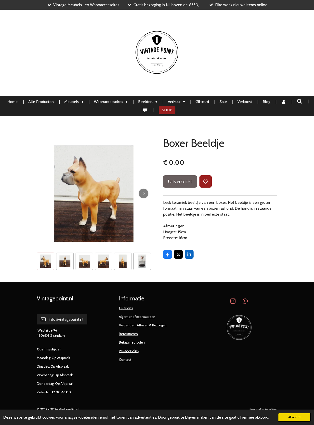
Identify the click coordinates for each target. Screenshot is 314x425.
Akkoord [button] (294, 417)
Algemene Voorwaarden (137, 316)
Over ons (126, 308)
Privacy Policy (129, 351)
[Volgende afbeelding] (143, 193)
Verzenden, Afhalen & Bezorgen (143, 325)
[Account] (283, 102)
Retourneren (128, 334)
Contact (125, 359)
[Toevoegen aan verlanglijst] (205, 181)
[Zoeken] (299, 101)
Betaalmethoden (132, 342)
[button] (45, 261)
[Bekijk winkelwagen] (144, 110)
